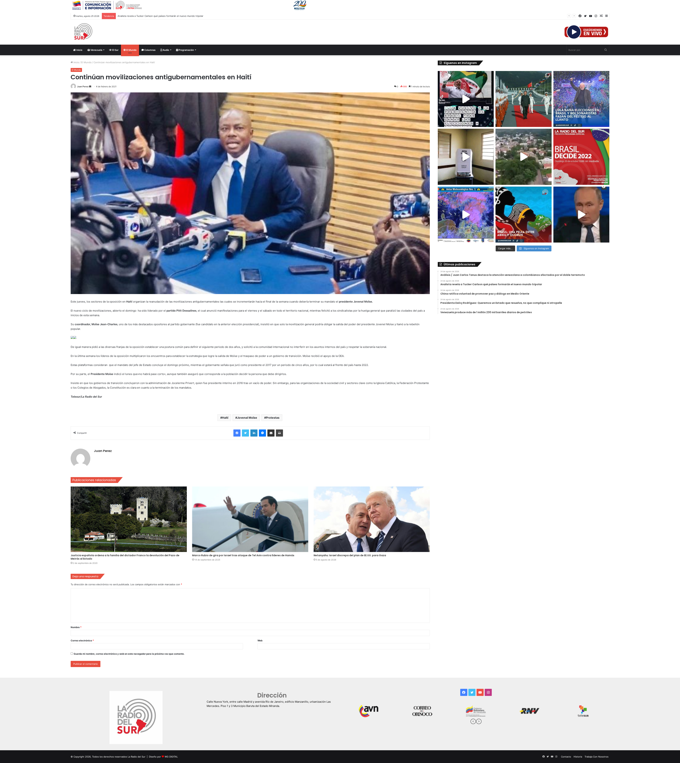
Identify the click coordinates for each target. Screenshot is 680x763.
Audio (165, 50)
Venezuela (96, 50)
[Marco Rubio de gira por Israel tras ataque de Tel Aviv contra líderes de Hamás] (250, 519)
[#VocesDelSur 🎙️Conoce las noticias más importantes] (466, 99)
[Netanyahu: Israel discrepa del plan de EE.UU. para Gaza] (372, 519)
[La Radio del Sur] (83, 32)
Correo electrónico (82, 640)
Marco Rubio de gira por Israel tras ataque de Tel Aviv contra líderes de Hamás (243, 555)
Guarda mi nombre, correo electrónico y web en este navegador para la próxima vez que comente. (129, 653)
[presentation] (473, 722)
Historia (578, 756)
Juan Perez (83, 86)
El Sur (115, 50)
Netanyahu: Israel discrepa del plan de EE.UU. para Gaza (350, 555)
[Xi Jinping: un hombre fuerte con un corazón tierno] (523, 99)
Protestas (272, 417)
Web (259, 640)
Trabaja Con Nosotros (596, 756)
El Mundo (131, 50)
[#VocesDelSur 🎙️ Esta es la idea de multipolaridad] (581, 215)
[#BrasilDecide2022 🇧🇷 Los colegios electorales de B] (466, 157)
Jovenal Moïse (247, 417)
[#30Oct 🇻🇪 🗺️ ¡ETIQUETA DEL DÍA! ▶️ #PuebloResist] (523, 157)
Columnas (149, 50)
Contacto (566, 756)
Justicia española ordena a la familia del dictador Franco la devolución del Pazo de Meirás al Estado (125, 557)
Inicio (79, 50)
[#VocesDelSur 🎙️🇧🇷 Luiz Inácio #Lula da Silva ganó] (581, 99)
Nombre (76, 627)
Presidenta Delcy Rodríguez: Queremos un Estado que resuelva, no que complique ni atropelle (170, 16)
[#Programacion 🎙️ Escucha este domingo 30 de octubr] (581, 157)
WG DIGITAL (171, 756)
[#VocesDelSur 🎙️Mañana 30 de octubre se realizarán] (523, 215)
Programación (186, 50)
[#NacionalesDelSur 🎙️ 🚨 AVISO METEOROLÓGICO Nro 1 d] (466, 215)
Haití (225, 417)
